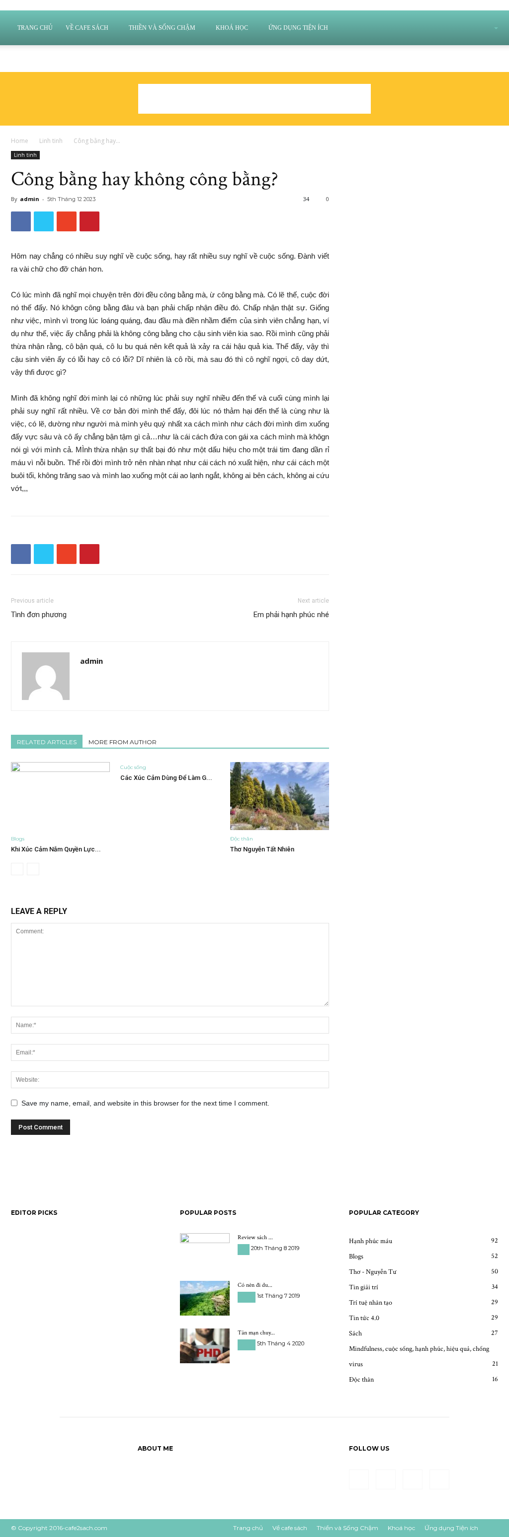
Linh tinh (51, 141)
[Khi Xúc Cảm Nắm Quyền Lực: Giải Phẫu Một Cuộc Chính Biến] (60, 796)
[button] (483, 28)
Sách (244, 1249)
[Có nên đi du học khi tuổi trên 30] (205, 1298)
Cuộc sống (133, 767)
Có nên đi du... (255, 1285)
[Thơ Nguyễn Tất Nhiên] (279, 796)
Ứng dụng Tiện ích (298, 27)
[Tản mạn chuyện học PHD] (205, 1345)
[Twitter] (33, 59)
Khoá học (232, 27)
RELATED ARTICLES (47, 742)
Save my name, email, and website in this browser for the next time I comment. (145, 1103)
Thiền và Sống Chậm (162, 27)
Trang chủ (35, 27)
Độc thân (241, 839)
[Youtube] (66, 59)
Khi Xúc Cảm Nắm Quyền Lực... (56, 849)
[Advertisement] (254, 99)
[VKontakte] (50, 59)
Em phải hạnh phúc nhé (291, 614)
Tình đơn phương (39, 614)
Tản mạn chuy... (256, 1332)
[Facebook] (17, 59)
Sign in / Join (178, 58)
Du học (246, 1297)
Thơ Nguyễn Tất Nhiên (262, 849)
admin (29, 199)
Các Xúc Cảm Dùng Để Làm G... (166, 777)
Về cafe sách (87, 27)
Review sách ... (255, 1237)
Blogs (17, 839)
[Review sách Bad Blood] (205, 1250)
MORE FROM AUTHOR (122, 742)
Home (19, 141)
